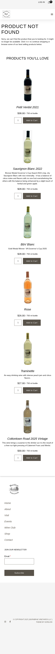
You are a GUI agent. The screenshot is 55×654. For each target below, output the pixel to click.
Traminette (27, 371)
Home (7, 503)
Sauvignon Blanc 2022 (27, 168)
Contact (8, 540)
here (28, 42)
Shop (7, 533)
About (7, 509)
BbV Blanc (27, 244)
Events (8, 521)
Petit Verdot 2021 (27, 107)
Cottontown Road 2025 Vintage (27, 438)
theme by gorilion (44, 622)
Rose (27, 309)
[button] (52, 14)
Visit (6, 515)
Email (6, 556)
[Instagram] (5, 622)
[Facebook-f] (10, 622)
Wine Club (9, 527)
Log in (41, 2)
